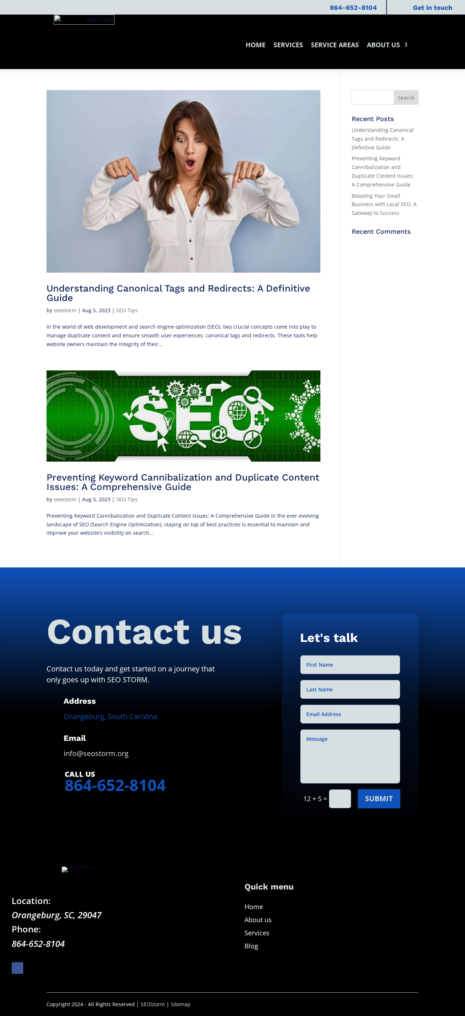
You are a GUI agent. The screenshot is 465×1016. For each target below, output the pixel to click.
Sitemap (181, 1004)
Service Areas (335, 44)
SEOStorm (153, 1004)
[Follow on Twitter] (34, 968)
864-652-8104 (353, 7)
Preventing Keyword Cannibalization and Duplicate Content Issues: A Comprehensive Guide (182, 482)
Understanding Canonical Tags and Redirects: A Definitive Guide (178, 293)
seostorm (65, 310)
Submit (379, 798)
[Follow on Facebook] (17, 968)
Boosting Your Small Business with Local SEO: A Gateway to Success (384, 204)
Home (256, 44)
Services (288, 44)
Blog (251, 945)
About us (383, 44)
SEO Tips (127, 310)
